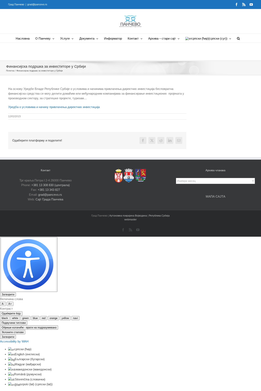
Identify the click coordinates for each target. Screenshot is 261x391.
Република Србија (159, 215)
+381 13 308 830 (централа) (50, 185)
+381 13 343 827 (49, 189)
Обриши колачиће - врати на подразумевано (29, 327)
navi (75, 318)
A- (3, 303)
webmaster (130, 219)
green (25, 318)
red (43, 318)
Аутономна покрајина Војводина (128, 215)
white (15, 318)
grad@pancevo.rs (37, 4)
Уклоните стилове (13, 332)
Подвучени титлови (14, 322)
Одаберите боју (11, 313)
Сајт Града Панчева (49, 199)
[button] (238, 38)
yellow (65, 318)
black (5, 318)
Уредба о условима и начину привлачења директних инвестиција (54, 107)
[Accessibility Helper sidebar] (29, 264)
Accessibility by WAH (14, 341)
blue (35, 318)
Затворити (8, 294)
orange (54, 318)
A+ (10, 303)
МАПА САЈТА (215, 196)
